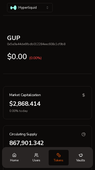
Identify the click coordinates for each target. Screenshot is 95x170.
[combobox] (30, 7)
